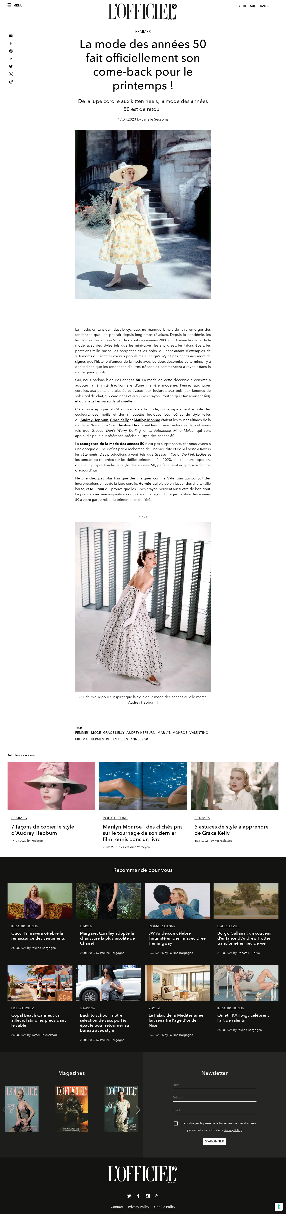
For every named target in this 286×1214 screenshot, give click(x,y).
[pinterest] (11, 51)
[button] (206, 615)
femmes (82, 733)
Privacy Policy (233, 1130)
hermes (97, 739)
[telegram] (11, 82)
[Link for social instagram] (148, 1197)
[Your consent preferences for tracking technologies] (279, 1207)
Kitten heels (117, 739)
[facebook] (11, 44)
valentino (198, 733)
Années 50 (139, 739)
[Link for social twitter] (129, 1197)
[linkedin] (11, 59)
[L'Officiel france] (143, 12)
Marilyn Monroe (172, 733)
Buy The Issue (245, 6)
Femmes (143, 31)
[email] (11, 36)
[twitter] (11, 67)
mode (96, 733)
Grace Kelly (113, 733)
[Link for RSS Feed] (157, 1196)
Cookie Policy (164, 1207)
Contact (117, 1207)
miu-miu (82, 739)
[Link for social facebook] (138, 1197)
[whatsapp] (11, 75)
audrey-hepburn (140, 733)
